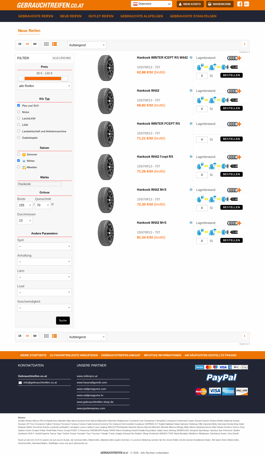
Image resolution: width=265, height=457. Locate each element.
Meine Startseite (33, 355)
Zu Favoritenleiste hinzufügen (74, 355)
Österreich (144, 3)
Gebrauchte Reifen (35, 16)
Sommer (31, 154)
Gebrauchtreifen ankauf (120, 355)
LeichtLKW (28, 118)
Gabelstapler (30, 137)
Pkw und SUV (30, 105)
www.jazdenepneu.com (91, 408)
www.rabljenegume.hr (90, 395)
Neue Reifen (70, 16)
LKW (25, 124)
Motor (25, 112)
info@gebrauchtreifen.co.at (40, 382)
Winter (30, 160)
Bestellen (231, 75)
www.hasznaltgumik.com (92, 382)
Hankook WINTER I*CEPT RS (158, 123)
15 (19, 43)
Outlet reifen (100, 16)
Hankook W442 (148, 90)
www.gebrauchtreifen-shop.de (95, 401)
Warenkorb (222, 4)
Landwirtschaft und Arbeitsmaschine (44, 131)
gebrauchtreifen (49, 5)
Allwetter (31, 167)
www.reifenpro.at (87, 376)
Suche (63, 320)
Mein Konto (192, 4)
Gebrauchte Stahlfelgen (193, 16)
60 (34, 43)
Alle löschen (62, 58)
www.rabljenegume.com (91, 388)
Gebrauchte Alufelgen (141, 16)
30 (27, 43)
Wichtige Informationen (162, 355)
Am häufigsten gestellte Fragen (210, 355)
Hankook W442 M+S (151, 189)
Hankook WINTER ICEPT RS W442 (162, 57)
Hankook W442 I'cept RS (155, 156)
